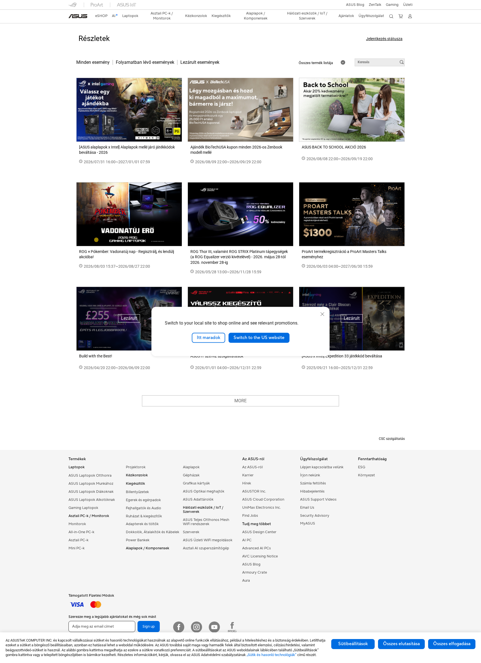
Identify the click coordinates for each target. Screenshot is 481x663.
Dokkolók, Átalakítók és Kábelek (152, 532)
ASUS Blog (355, 5)
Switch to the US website (259, 337)
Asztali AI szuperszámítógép (206, 548)
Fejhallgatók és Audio (143, 508)
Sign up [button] (149, 626)
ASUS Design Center (259, 532)
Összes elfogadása (451, 644)
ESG (361, 467)
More (240, 400)
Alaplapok (191, 467)
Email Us (307, 507)
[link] (77, 16)
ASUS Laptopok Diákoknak (91, 491)
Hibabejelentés (312, 491)
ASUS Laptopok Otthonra (90, 475)
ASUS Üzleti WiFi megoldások (207, 540)
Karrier (248, 475)
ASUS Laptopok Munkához (90, 483)
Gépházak (191, 475)
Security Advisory (314, 515)
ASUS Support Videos (318, 499)
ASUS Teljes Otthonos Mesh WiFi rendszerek (206, 522)
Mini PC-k (76, 548)
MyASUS (307, 523)
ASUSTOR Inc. (254, 491)
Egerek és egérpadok (143, 500)
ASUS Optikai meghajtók (203, 491)
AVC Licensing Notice (260, 556)
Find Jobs (250, 515)
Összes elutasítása (401, 644)
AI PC (247, 540)
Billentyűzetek (137, 492)
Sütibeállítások (353, 644)
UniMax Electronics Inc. (261, 507)
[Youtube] (214, 627)
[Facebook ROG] (232, 627)
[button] (392, 4)
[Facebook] (178, 627)
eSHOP (101, 16)
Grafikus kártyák (196, 483)
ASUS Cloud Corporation (263, 499)
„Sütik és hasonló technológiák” (271, 655)
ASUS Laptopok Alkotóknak (91, 500)
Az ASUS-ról (252, 467)
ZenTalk (375, 5)
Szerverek (191, 532)
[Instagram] (196, 627)
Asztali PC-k (78, 540)
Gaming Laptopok (83, 508)
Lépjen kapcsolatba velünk (321, 467)
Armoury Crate (254, 572)
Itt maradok (208, 337)
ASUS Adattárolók (198, 499)
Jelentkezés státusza (384, 38)
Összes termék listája (316, 63)
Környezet (366, 475)
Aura (246, 580)
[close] (322, 314)
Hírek (246, 483)
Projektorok (136, 467)
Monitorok (77, 524)
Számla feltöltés (313, 483)
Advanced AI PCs (256, 548)
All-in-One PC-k (81, 532)
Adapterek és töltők (142, 524)
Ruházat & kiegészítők (144, 516)
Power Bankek (137, 540)
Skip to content (72, 17)
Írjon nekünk (310, 475)
